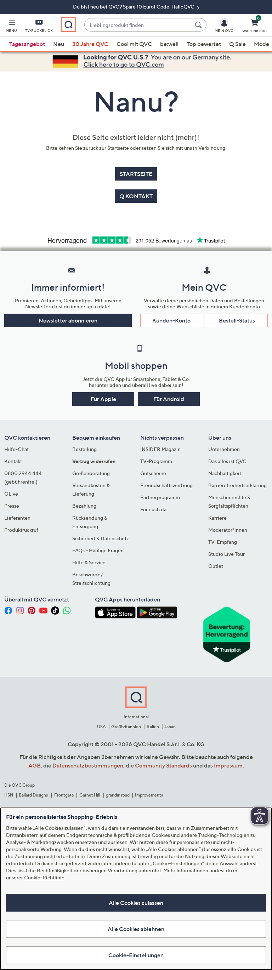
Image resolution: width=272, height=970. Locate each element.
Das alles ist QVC (227, 461)
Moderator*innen (227, 530)
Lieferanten (17, 518)
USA (101, 726)
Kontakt (13, 461)
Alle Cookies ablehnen (136, 928)
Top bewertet (204, 43)
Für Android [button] (168, 399)
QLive (11, 494)
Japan (170, 726)
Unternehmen (224, 449)
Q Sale (237, 43)
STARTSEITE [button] (136, 173)
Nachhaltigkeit (224, 473)
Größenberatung (91, 473)
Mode (261, 43)
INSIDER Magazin (160, 449)
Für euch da (153, 509)
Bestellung (84, 449)
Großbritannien (126, 726)
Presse (11, 506)
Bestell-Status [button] (237, 320)
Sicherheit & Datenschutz (100, 538)
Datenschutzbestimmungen (87, 765)
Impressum (228, 765)
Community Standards (163, 765)
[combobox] (138, 25)
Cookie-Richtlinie (44, 877)
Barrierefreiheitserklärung (237, 485)
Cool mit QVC (134, 43)
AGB (34, 765)
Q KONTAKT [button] (136, 196)
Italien (153, 726)
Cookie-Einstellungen (136, 955)
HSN (8, 795)
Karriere (217, 518)
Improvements (149, 795)
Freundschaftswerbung (166, 485)
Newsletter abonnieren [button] (68, 320)
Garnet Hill (89, 795)
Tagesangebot (27, 43)
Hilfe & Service (89, 562)
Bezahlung (84, 506)
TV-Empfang (222, 542)
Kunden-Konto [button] (171, 320)
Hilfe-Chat (16, 449)
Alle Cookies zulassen (136, 902)
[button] (11, 27)
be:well (169, 43)
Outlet (215, 566)
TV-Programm (156, 461)
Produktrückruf (21, 530)
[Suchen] (199, 24)
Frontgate (64, 795)
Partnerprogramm (160, 497)
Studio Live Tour (226, 554)
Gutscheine (153, 473)
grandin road (118, 795)
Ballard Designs (34, 795)
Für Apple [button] (103, 399)
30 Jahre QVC (90, 43)
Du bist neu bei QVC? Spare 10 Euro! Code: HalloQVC (134, 7)
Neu (58, 43)
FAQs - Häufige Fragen (98, 550)
